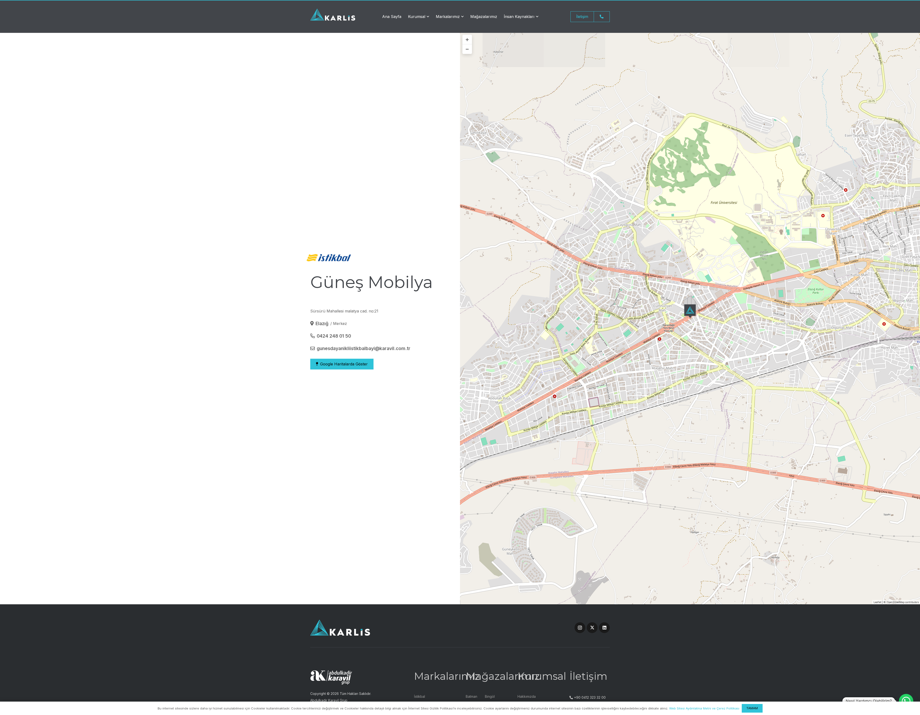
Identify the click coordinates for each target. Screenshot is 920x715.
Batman (471, 696)
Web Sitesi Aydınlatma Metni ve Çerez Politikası (704, 708)
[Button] (602, 16)
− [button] (467, 49)
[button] (427, 16)
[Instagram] (580, 627)
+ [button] (467, 39)
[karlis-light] (332, 15)
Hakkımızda (527, 696)
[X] (592, 627)
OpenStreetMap (895, 602)
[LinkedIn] (604, 627)
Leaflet (877, 602)
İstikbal (419, 696)
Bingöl (490, 696)
